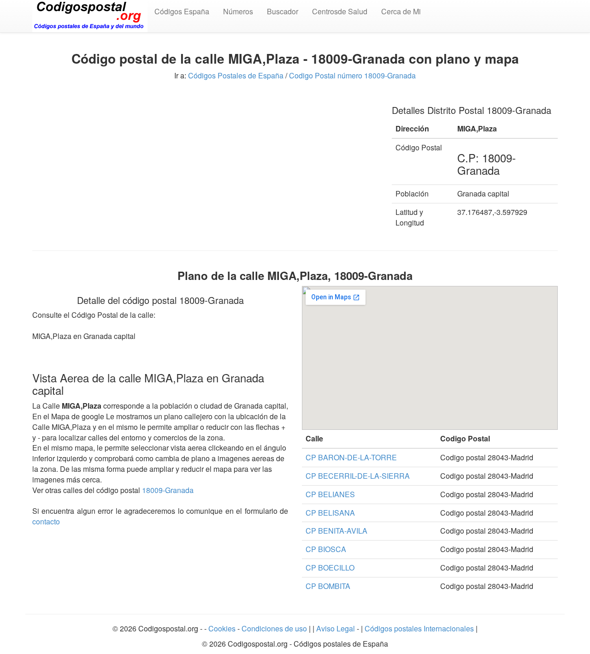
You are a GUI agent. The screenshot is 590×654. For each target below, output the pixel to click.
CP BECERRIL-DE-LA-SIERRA (358, 475)
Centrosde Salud (339, 11)
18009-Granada (168, 490)
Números (238, 11)
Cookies (222, 628)
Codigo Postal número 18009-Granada (352, 75)
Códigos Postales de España (235, 75)
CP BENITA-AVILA (336, 530)
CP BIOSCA (326, 549)
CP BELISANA (330, 512)
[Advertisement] (205, 160)
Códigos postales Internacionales (419, 628)
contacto (46, 521)
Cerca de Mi (401, 11)
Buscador (282, 11)
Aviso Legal (336, 628)
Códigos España (181, 11)
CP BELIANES (330, 494)
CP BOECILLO (330, 567)
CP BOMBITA (328, 586)
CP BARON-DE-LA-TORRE (351, 457)
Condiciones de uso (274, 628)
